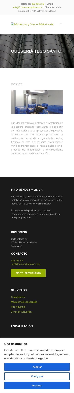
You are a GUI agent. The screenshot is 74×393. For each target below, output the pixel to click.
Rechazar (37, 385)
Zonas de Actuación (21, 311)
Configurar (37, 376)
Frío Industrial (18, 306)
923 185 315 (37, 3)
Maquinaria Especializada (24, 301)
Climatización (18, 296)
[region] (37, 365)
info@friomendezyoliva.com (27, 7)
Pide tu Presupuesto (28, 273)
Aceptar (37, 366)
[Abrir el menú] (61, 24)
